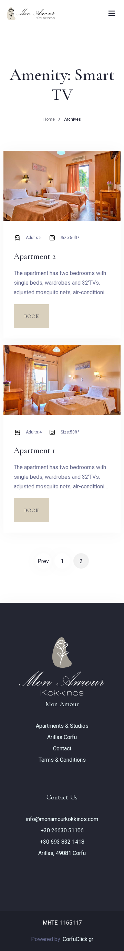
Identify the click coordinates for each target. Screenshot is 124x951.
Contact (62, 748)
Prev (43, 561)
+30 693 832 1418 (62, 842)
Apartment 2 (34, 256)
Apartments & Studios (62, 726)
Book (31, 316)
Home (49, 119)
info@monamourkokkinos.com (62, 819)
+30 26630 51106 (62, 830)
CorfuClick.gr (78, 939)
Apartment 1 (34, 450)
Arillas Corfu (62, 737)
